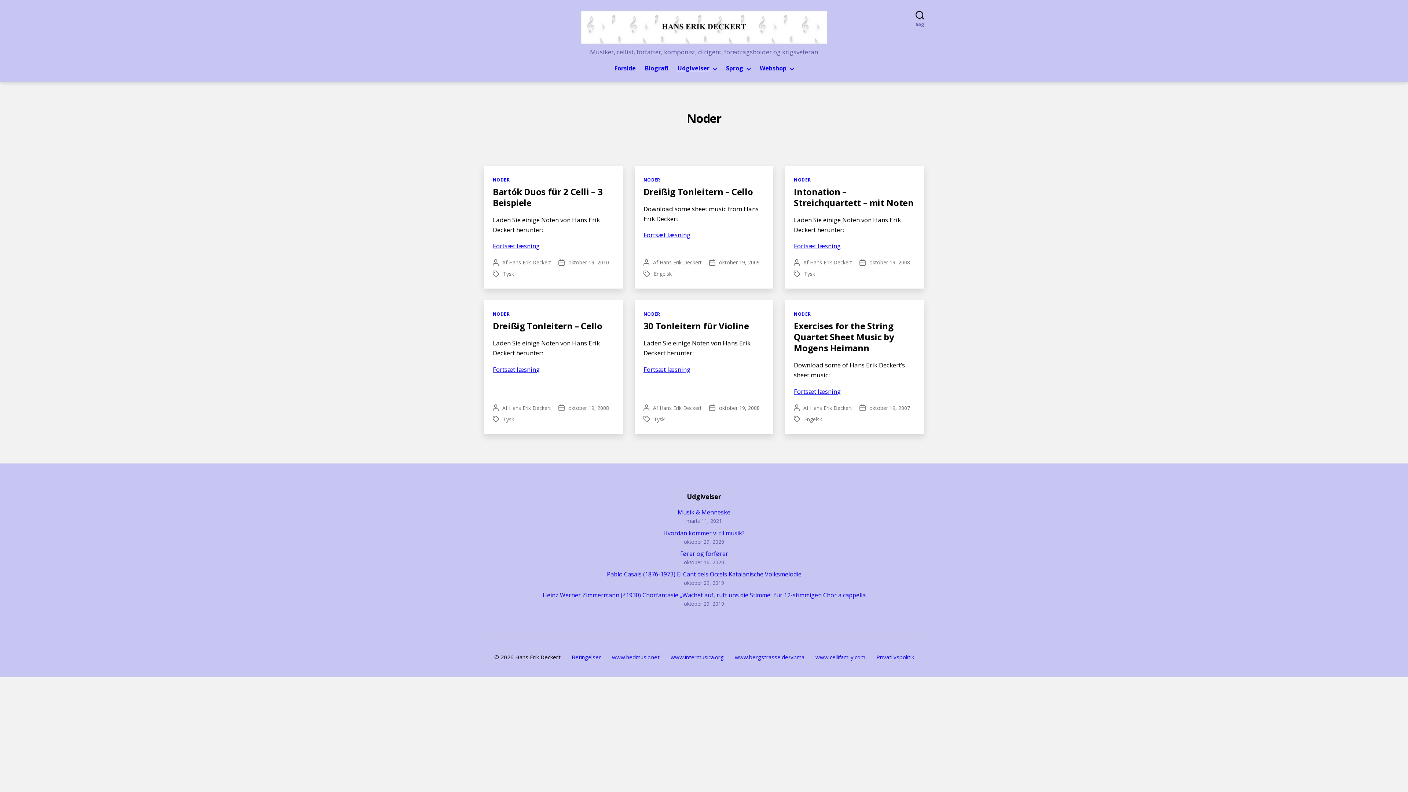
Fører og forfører (704, 554)
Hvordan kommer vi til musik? (704, 533)
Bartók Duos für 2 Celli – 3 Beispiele (547, 197)
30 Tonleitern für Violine (696, 326)
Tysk (508, 273)
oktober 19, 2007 (889, 407)
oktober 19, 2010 (588, 262)
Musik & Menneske (704, 512)
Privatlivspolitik (895, 657)
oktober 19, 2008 (889, 262)
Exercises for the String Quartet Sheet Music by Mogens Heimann (844, 337)
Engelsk (663, 273)
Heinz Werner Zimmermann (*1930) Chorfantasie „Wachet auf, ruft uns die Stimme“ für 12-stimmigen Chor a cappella (704, 595)
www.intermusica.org (697, 657)
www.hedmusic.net (636, 657)
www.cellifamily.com (840, 657)
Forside (625, 68)
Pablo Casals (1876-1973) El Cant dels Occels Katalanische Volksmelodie (704, 574)
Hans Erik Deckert (530, 262)
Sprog (734, 68)
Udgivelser (694, 68)
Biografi (656, 68)
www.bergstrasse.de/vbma (769, 657)
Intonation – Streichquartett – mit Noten (853, 197)
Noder (501, 180)
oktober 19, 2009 (739, 262)
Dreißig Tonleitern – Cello (698, 192)
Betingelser (586, 657)
